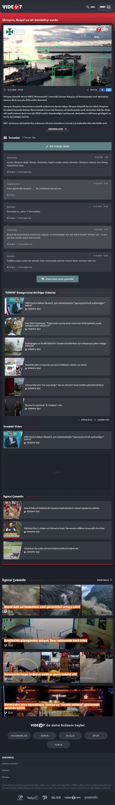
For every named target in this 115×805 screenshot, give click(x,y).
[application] (57, 402)
